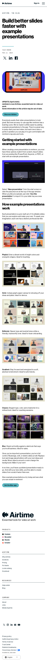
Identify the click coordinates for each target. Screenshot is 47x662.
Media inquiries (7, 608)
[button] (10, 485)
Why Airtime (6, 557)
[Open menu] (43, 3)
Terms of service (7, 642)
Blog (3, 588)
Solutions (5, 560)
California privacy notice (10, 639)
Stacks (7, 540)
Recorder (8, 537)
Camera (7, 534)
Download (5, 571)
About (4, 602)
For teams (5, 565)
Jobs (4, 605)
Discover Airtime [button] (10, 114)
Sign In (36, 3)
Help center (6, 585)
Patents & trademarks (9, 647)
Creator (7, 543)
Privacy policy (6, 636)
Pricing (4, 562)
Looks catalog (7, 568)
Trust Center (6, 644)
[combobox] (8, 657)
